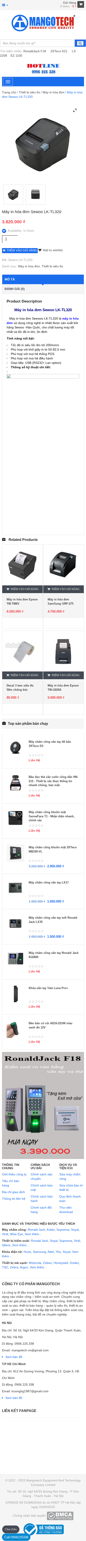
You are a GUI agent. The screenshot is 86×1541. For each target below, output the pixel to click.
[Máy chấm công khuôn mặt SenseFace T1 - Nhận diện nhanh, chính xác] (15, 818)
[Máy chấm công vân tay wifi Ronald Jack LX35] (15, 923)
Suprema (62, 1229)
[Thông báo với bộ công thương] (43, 1528)
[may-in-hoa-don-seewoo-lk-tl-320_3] (35, 194)
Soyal (75, 1229)
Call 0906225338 (16, 1537)
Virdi (5, 1234)
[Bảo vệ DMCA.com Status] (60, 1515)
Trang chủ (9, 92)
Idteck (6, 1245)
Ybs (58, 1252)
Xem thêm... (33, 1234)
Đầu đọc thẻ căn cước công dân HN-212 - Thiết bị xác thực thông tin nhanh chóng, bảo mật (53, 781)
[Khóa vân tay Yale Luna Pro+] (15, 994)
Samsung (39, 1252)
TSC (5, 1267)
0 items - (68, 6)
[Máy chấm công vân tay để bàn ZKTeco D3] (15, 747)
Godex (74, 1263)
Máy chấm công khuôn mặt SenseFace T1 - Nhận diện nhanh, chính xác (52, 816)
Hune (27, 1252)
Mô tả (10, 279)
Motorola (34, 1263)
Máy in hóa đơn (53, 92)
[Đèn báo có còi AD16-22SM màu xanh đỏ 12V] (15, 1029)
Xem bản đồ (13, 1357)
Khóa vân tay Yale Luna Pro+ (48, 988)
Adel (51, 1252)
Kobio (51, 1229)
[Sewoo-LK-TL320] (13, 194)
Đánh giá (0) (15, 289)
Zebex (47, 1263)
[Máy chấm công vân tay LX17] (15, 888)
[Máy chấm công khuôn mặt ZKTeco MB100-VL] (15, 853)
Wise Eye (16, 1234)
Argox (24, 1267)
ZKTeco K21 (58, 51)
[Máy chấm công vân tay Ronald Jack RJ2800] (15, 959)
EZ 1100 (16, 55)
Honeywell (61, 1263)
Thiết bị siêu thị (29, 92)
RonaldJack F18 (34, 51)
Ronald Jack (36, 1229)
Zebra (14, 1267)
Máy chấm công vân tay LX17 (49, 882)
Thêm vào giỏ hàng (22, 250)
